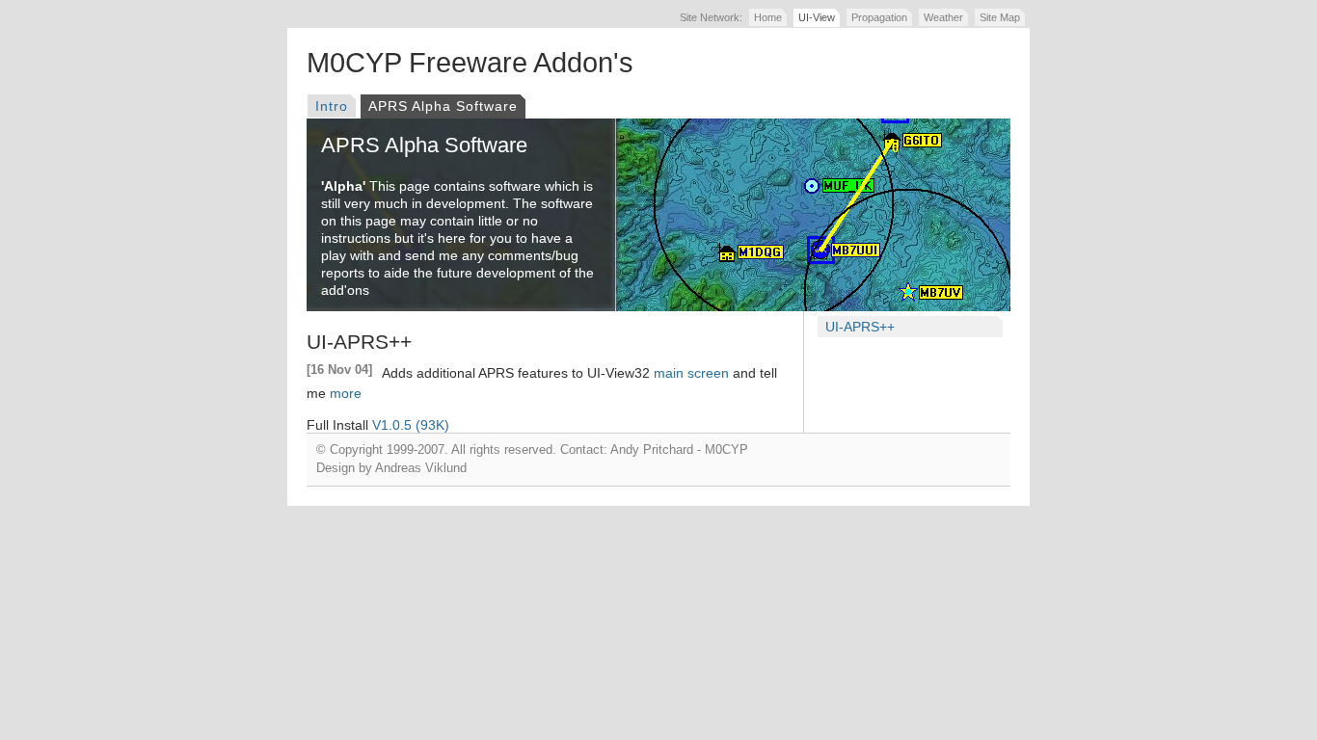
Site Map (1000, 17)
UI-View (816, 17)
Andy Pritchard (651, 450)
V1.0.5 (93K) (410, 425)
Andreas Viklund (421, 468)
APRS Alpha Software (443, 106)
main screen (691, 373)
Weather (943, 17)
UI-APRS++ (860, 326)
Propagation (879, 17)
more (346, 393)
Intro (331, 106)
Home (768, 17)
